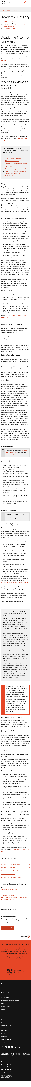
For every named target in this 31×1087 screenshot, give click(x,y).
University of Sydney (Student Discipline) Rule (14, 582)
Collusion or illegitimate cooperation (16, 163)
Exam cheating (9, 166)
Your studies (15, 9)
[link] (15, 987)
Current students (5, 9)
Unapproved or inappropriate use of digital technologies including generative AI (16, 173)
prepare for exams (18, 454)
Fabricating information (12, 161)
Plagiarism (8, 155)
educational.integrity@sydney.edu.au (10, 889)
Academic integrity (25, 9)
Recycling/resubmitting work (13, 158)
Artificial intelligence (10, 28)
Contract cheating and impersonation (16, 169)
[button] (25, 2)
